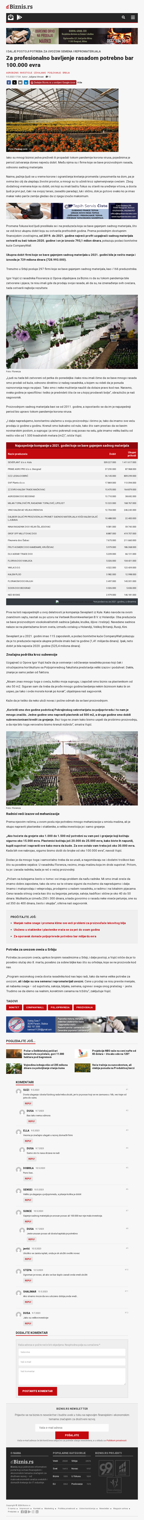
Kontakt (36, 1508)
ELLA (26, 1130)
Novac (74, 1468)
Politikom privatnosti (116, 1440)
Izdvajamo (40, 73)
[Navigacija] (133, 17)
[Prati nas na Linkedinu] (37, 1513)
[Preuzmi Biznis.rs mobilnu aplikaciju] (26, 1513)
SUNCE (27, 1211)
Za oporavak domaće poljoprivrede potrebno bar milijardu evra (55, 936)
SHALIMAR (29, 1291)
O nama (11, 1508)
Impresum (24, 1508)
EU (54, 1484)
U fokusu (76, 1476)
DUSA (30, 1110)
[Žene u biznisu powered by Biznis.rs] (114, 1485)
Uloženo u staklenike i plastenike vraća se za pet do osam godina (57, 929)
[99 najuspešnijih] (106, 1468)
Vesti (55, 1461)
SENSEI (27, 1189)
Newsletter (104, 1508)
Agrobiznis (12, 73)
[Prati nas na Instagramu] (33, 1513)
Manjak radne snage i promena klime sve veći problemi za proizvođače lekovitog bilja (70, 923)
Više (79, 82)
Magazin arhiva (120, 1508)
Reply (28, 1103)
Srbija (66, 73)
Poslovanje (54, 73)
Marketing (49, 1508)
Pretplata (12, 1512)
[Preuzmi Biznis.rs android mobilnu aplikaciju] (19, 17)
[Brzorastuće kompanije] (122, 1468)
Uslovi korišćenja (87, 1508)
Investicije (26, 73)
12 (49, 76)
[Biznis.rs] (22, 1461)
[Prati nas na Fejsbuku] (22, 1513)
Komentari (25, 1082)
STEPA (27, 1270)
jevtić (26, 1248)
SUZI (26, 1090)
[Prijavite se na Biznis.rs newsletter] (11, 17)
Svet (55, 1468)
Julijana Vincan (36, 76)
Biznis (56, 1476)
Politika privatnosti (66, 1508)
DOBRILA (28, 1168)
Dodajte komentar (32, 1333)
